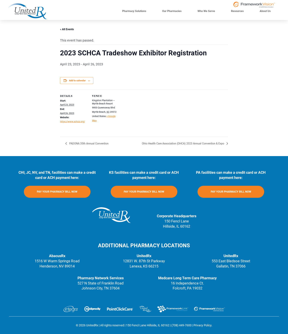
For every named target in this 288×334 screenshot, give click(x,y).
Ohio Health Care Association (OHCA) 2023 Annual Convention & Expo (183, 143)
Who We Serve (207, 11)
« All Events (67, 29)
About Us (265, 11)
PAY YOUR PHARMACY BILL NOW (57, 191)
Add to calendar (77, 80)
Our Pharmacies (172, 11)
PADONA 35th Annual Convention (88, 143)
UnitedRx (92, 325)
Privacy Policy (203, 325)
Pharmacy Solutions (134, 11)
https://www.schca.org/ (72, 121)
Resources (237, 11)
